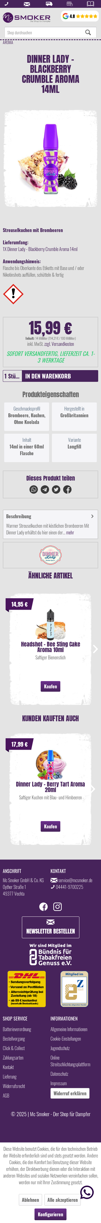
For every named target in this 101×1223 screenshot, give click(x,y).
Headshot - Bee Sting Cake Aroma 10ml (50, 647)
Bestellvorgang (14, 1038)
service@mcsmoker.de (75, 880)
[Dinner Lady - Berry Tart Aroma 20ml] (50, 764)
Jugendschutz (60, 1048)
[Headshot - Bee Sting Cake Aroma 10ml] (50, 624)
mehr (69, 532)
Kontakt (8, 1067)
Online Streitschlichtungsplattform (70, 1061)
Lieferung (10, 1076)
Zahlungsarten (13, 1057)
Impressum (58, 1083)
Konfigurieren (50, 1214)
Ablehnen (30, 1200)
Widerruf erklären (70, 1093)
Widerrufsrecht (14, 1086)
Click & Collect (14, 1048)
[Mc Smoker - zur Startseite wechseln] (26, 18)
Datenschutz (59, 1073)
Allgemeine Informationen (68, 1029)
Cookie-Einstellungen (65, 1038)
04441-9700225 (69, 887)
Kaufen (50, 686)
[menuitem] (50, 32)
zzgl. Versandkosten (59, 344)
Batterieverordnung (17, 1029)
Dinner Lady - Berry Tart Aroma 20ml (50, 787)
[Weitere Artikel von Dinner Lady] (50, 555)
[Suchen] (88, 32)
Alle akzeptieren (62, 1200)
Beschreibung (18, 516)
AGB (6, 1095)
